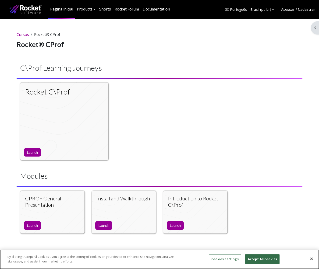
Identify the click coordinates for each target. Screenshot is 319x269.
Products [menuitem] (84, 9)
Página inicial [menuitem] (61, 9)
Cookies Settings (225, 259)
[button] (249, 9)
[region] (159, 259)
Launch (32, 152)
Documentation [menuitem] (156, 9)
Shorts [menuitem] (105, 9)
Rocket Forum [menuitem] (127, 9)
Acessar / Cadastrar (298, 9)
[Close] (311, 259)
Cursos (23, 34)
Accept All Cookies (262, 259)
